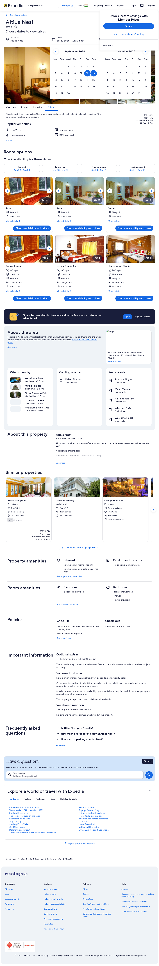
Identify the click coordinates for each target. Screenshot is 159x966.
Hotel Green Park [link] (87, 824)
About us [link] (9, 889)
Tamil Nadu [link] (39, 859)
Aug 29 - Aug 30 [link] (22, 170)
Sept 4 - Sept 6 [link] (98, 170)
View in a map (114, 361)
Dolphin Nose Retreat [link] (19, 829)
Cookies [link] (86, 894)
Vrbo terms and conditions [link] (94, 909)
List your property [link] (12, 899)
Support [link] (124, 889)
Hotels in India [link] (50, 894)
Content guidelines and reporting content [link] (97, 915)
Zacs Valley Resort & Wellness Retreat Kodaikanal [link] (32, 832)
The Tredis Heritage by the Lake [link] (24, 815)
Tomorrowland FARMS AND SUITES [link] (26, 810)
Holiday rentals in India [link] (53, 899)
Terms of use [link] (88, 899)
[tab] (14, 798)
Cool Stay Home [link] (17, 827)
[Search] (149, 775)
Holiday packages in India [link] (54, 904)
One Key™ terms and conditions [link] (96, 904)
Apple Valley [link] (15, 821)
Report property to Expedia (81, 843)
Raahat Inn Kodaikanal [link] (19, 818)
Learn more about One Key (129, 34)
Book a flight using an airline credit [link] (135, 906)
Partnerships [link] (10, 904)
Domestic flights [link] (50, 909)
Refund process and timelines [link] (134, 901)
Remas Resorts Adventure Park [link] (24, 807)
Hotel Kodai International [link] (91, 815)
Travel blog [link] (48, 924)
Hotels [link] (22, 859)
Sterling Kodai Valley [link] (19, 824)
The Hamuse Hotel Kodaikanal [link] (93, 818)
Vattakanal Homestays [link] (89, 827)
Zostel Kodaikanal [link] (87, 807)
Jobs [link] (7, 894)
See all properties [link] (18, 15)
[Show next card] (153, 509)
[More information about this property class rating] (15, 26)
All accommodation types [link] (54, 919)
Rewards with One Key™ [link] (54, 929)
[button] (62, 66)
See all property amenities (69, 576)
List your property (102, 5)
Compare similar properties (82, 547)
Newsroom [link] (9, 909)
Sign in (151, 5)
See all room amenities (67, 604)
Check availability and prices (32, 228)
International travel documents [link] (134, 911)
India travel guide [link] (51, 889)
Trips (133, 5)
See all (9, 140)
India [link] (30, 859)
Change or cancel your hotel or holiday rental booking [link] (137, 895)
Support (121, 5)
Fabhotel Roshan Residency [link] (92, 813)
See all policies (64, 638)
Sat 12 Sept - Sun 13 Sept (70, 40)
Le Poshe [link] (83, 821)
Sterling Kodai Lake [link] (18, 813)
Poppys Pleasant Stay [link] (89, 810)
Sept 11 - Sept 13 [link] (137, 170)
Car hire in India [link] (50, 914)
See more (12, 347)
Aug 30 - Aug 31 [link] (60, 170)
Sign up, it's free (142, 317)
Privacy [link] (86, 889)
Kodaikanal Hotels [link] (54, 859)
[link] (129, 45)
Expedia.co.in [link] (11, 859)
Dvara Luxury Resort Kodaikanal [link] (94, 829)
